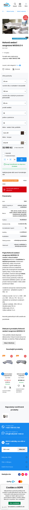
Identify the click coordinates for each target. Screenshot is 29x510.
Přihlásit (22, 449)
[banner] (7, 5)
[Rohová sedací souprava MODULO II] (5, 416)
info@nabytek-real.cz (14, 434)
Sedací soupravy (21, 11)
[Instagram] (26, 474)
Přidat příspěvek (9, 343)
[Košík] (19, 4)
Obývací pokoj (10, 11)
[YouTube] (22, 474)
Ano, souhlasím (14, 503)
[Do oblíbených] (5, 387)
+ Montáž (8, 153)
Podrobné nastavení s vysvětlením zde (14, 506)
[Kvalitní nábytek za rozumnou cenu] (2, 11)
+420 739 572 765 (14, 58)
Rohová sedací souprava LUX (7, 374)
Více (17, 65)
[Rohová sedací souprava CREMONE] (21, 362)
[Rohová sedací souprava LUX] (7, 362)
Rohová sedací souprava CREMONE (21, 374)
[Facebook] (19, 474)
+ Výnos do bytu (10, 156)
